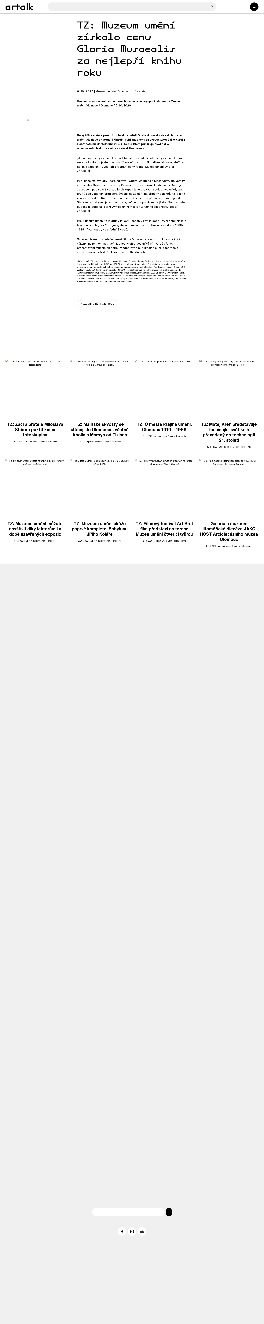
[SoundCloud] (142, 1231)
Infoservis (138, 91)
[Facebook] (122, 1231)
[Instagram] (132, 1231)
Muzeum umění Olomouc (112, 91)
